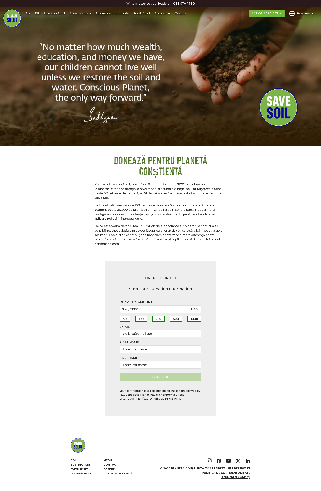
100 (141, 319)
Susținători (141, 13)
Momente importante (112, 13)
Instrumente (81, 473)
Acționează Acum (266, 13)
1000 (194, 319)
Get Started (184, 3)
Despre (180, 13)
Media (108, 460)
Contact (110, 464)
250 (158, 319)
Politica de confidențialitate (226, 472)
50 (125, 319)
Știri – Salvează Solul (50, 13)
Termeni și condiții (235, 477)
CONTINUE (160, 377)
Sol (28, 13)
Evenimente (79, 469)
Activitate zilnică (118, 473)
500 (176, 319)
